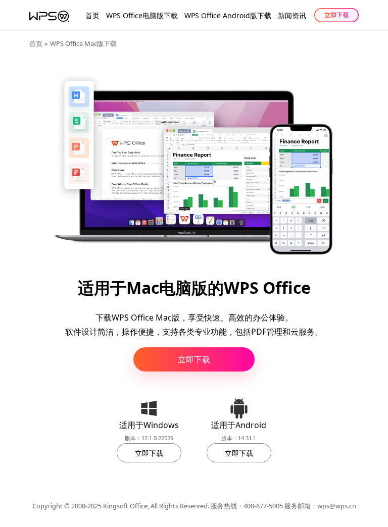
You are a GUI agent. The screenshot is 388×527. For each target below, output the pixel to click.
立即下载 (194, 359)
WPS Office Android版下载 (227, 15)
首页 (92, 15)
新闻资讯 (292, 15)
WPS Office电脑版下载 (142, 15)
